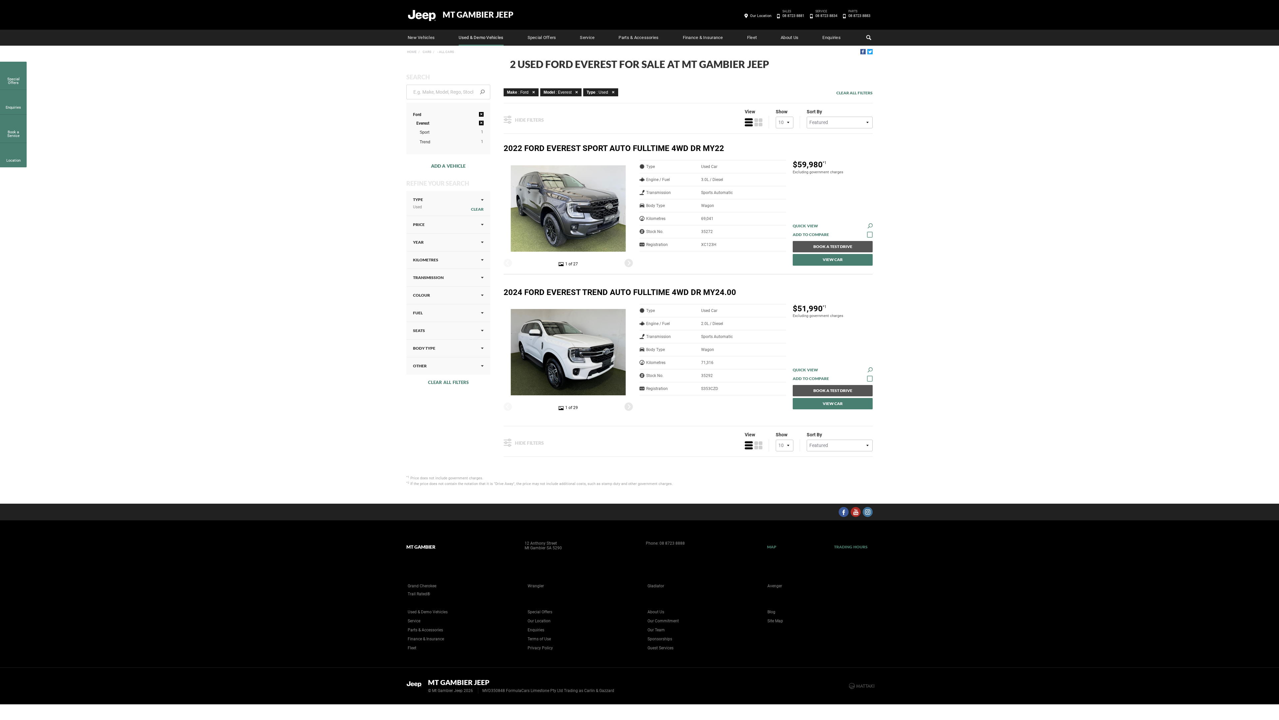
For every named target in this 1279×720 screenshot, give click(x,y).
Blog (771, 612)
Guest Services (660, 648)
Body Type (424, 348)
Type (418, 203)
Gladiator (655, 586)
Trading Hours (851, 546)
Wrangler (536, 586)
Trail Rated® (419, 594)
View (750, 111)
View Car (833, 259)
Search (868, 38)
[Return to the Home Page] (415, 685)
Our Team (656, 630)
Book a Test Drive (832, 246)
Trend (425, 142)
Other (420, 365)
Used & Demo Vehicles (481, 37)
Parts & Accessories (638, 37)
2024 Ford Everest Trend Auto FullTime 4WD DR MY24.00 (620, 292)
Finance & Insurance (703, 37)
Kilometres (425, 259)
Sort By (814, 111)
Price (419, 224)
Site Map (775, 621)
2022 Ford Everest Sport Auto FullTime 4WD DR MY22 (614, 148)
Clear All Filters (448, 382)
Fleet (752, 37)
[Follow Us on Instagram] (868, 512)
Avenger (774, 586)
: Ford (518, 92)
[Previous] (508, 263)
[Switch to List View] (749, 122)
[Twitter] (870, 51)
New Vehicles (421, 37)
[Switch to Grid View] (758, 122)
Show (781, 111)
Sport (424, 132)
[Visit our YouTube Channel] (856, 512)
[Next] (629, 263)
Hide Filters (529, 120)
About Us (789, 37)
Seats (419, 330)
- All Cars (445, 52)
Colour (421, 295)
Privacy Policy (540, 648)
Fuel (418, 312)
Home (412, 52)
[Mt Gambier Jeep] (422, 15)
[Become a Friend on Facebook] (844, 512)
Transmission (428, 277)
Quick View (805, 225)
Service (587, 37)
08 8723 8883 (859, 15)
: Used (597, 92)
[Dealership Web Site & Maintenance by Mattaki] (862, 686)
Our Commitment (663, 621)
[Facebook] (863, 51)
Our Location (760, 16)
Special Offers (542, 37)
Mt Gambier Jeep (478, 14)
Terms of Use (539, 639)
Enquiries (831, 37)
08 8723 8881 (793, 15)
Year (418, 242)
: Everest (558, 92)
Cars (426, 52)
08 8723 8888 (672, 543)
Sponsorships (659, 639)
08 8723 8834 (826, 15)
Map (771, 546)
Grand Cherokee (422, 586)
